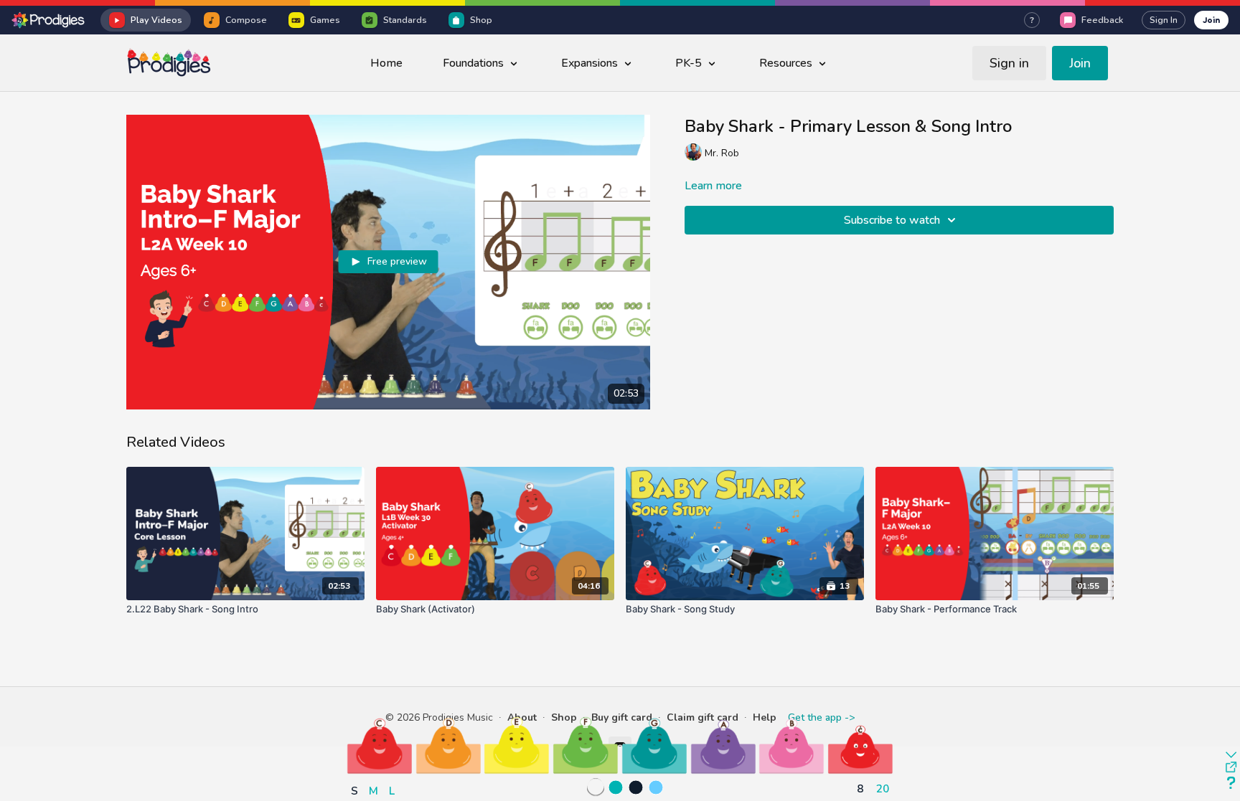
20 (882, 788)
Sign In (1164, 20)
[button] (380, 745)
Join (1211, 19)
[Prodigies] (48, 20)
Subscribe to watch (892, 220)
